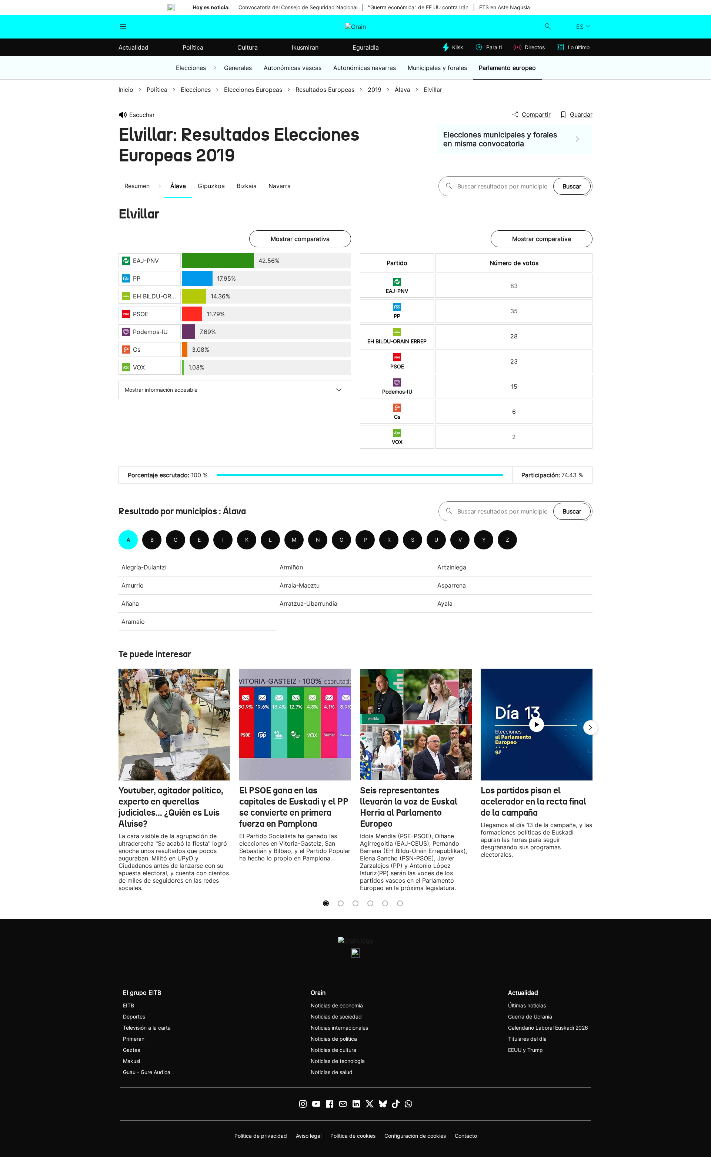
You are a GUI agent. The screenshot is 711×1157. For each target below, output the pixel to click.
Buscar (572, 186)
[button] (590, 727)
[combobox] (503, 186)
